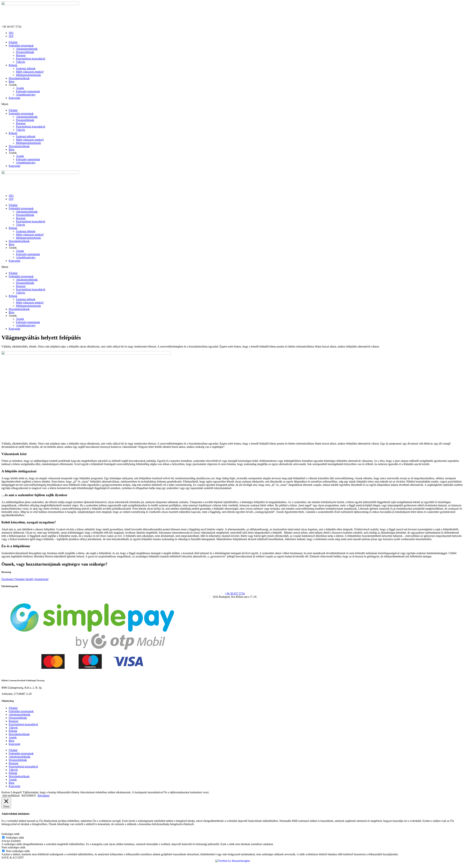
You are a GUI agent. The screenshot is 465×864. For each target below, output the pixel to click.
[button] (232, 104)
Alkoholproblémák (27, 48)
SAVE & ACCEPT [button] (12, 857)
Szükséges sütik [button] (10, 833)
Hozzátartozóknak (19, 78)
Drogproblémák (25, 52)
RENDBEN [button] (29, 795)
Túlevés (20, 61)
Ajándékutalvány (26, 94)
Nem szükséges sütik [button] (13, 847)
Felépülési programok (21, 45)
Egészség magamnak (28, 91)
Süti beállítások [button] (11, 795)
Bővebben (43, 795)
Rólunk (13, 65)
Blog (11, 81)
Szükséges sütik (15, 837)
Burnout (20, 55)
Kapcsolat (14, 97)
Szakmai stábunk (25, 68)
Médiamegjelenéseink (28, 75)
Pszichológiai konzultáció (30, 58)
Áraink (20, 88)
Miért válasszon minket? (30, 71)
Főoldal (13, 42)
